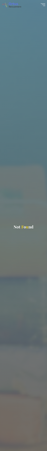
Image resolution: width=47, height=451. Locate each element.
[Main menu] (43, 4)
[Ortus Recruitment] (11, 4)
